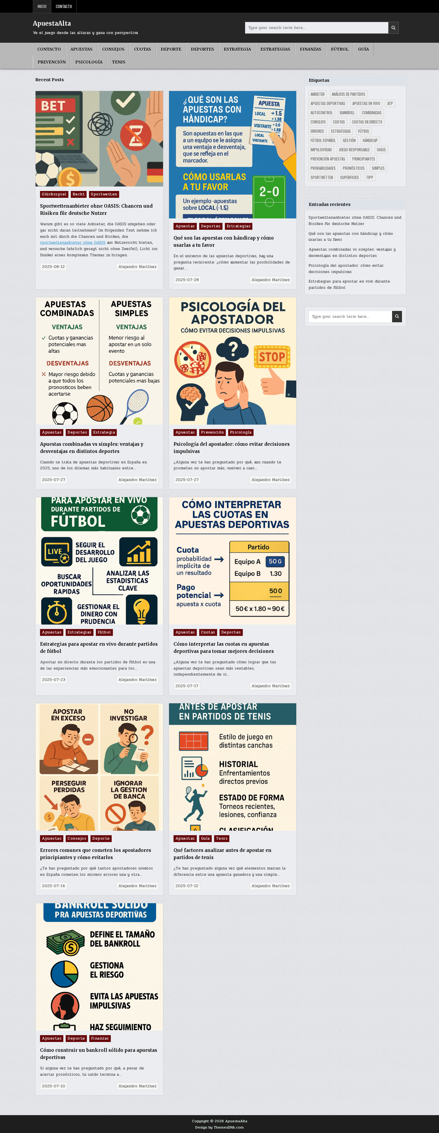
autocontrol (322, 112)
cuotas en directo (367, 122)
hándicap (370, 140)
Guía (363, 49)
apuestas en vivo (366, 103)
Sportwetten (104, 194)
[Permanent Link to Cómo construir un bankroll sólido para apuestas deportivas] (99, 967)
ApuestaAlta (52, 23)
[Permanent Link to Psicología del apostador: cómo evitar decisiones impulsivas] (233, 361)
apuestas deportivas (328, 103)
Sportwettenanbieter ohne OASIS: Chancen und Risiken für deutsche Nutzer (354, 221)
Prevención (52, 62)
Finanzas (310, 49)
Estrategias (275, 49)
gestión (349, 140)
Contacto (64, 6)
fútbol (363, 131)
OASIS (381, 149)
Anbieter (318, 94)
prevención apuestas (328, 159)
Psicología (88, 62)
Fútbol (340, 49)
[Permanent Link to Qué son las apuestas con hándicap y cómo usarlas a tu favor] (233, 154)
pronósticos (354, 168)
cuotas (339, 122)
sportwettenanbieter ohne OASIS (72, 243)
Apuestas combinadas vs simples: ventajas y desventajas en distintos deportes (352, 252)
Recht (79, 194)
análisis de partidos (348, 94)
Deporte (171, 49)
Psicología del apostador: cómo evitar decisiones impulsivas (346, 269)
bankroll (347, 112)
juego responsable (354, 149)
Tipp (369, 177)
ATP (390, 103)
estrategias (341, 131)
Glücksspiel (54, 194)
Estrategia (237, 49)
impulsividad (321, 149)
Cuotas (142, 49)
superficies (349, 177)
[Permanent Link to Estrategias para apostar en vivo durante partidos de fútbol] (99, 561)
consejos (318, 122)
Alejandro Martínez (137, 267)
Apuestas (81, 49)
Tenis (118, 62)
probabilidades (323, 168)
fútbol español (323, 140)
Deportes (202, 49)
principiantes (363, 159)
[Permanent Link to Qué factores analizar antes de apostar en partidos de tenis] (233, 767)
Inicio (42, 6)
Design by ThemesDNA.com (219, 1127)
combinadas (372, 112)
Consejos (113, 49)
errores (317, 131)
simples (378, 168)
